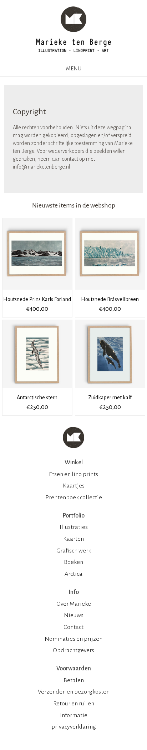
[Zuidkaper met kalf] (110, 390)
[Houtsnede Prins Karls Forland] (37, 292)
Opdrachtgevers (73, 650)
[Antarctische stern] (37, 390)
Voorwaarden (73, 668)
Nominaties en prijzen (73, 639)
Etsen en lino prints (73, 474)
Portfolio (73, 515)
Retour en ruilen (73, 703)
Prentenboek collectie (73, 497)
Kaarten (73, 539)
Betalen (74, 680)
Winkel (74, 462)
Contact (73, 627)
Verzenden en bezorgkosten (74, 692)
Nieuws (73, 615)
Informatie (73, 715)
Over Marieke (73, 604)
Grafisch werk (73, 551)
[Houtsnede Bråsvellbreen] (110, 292)
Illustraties (74, 527)
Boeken (73, 562)
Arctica (73, 574)
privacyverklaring (73, 727)
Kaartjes (74, 485)
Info (74, 592)
